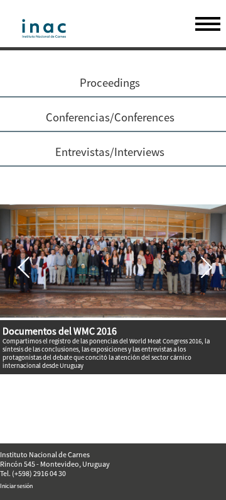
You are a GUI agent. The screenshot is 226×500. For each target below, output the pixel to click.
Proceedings (110, 82)
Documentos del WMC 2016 (60, 331)
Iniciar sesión (16, 486)
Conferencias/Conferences (110, 117)
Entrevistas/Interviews (109, 152)
